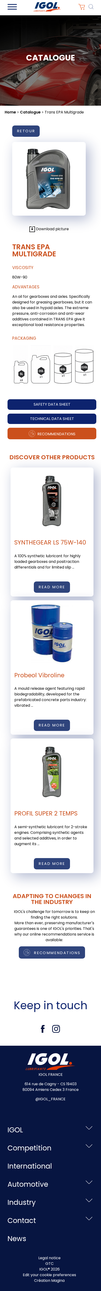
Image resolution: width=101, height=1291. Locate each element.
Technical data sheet (52, 418)
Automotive (28, 1184)
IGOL (15, 1130)
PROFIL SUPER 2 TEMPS (46, 813)
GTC (49, 1263)
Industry (22, 1202)
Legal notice (49, 1258)
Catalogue (30, 112)
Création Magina (49, 1280)
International (30, 1166)
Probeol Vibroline (39, 675)
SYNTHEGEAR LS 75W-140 (50, 542)
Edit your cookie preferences (49, 1275)
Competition (29, 1148)
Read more (52, 587)
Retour (26, 131)
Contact (22, 1220)
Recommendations (55, 434)
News (17, 1239)
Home (10, 112)
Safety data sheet (52, 404)
